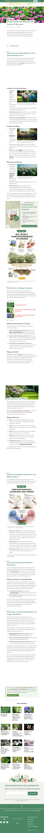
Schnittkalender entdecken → (13, 695)
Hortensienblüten (15, 571)
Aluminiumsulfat (14, 592)
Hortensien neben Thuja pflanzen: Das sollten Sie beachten (16, 717)
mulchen (11, 157)
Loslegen (35, 1)
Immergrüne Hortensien (20, 305)
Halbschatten (12, 135)
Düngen (20, 150)
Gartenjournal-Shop (32, 817)
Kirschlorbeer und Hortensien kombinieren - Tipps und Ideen (28, 716)
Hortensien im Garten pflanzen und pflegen (5, 733)
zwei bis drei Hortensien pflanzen (12, 175)
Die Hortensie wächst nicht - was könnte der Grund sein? (16, 767)
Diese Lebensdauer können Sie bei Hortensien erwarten (5, 750)
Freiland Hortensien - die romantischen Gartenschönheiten (17, 734)
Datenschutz (31, 824)
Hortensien (22, 63)
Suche (17, 823)
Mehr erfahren (37, 810)
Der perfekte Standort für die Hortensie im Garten (16, 749)
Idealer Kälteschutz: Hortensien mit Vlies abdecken (28, 767)
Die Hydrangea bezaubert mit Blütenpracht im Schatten (5, 767)
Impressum (30, 821)
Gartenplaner (31, 819)
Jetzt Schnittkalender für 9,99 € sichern (29, 226)
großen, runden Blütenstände (16, 332)
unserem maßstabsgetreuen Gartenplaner (20, 410)
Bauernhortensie (13, 633)
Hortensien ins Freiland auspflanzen (28, 733)
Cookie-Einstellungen (33, 826)
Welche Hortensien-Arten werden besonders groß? (29, 749)
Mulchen (20, 354)
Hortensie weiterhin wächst (26, 444)
